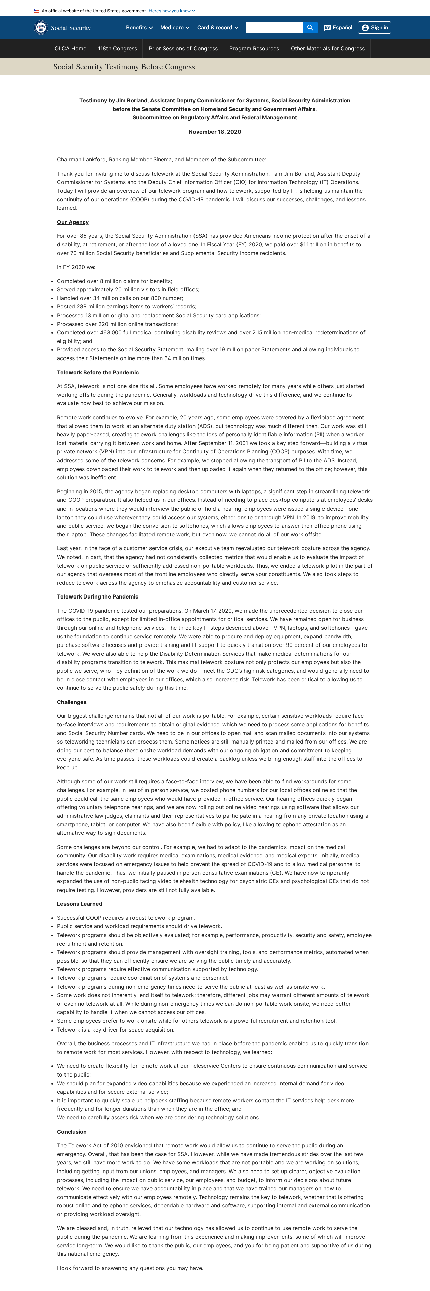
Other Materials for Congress (328, 48)
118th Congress (117, 48)
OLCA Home (70, 48)
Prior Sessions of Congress (183, 48)
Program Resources (254, 48)
